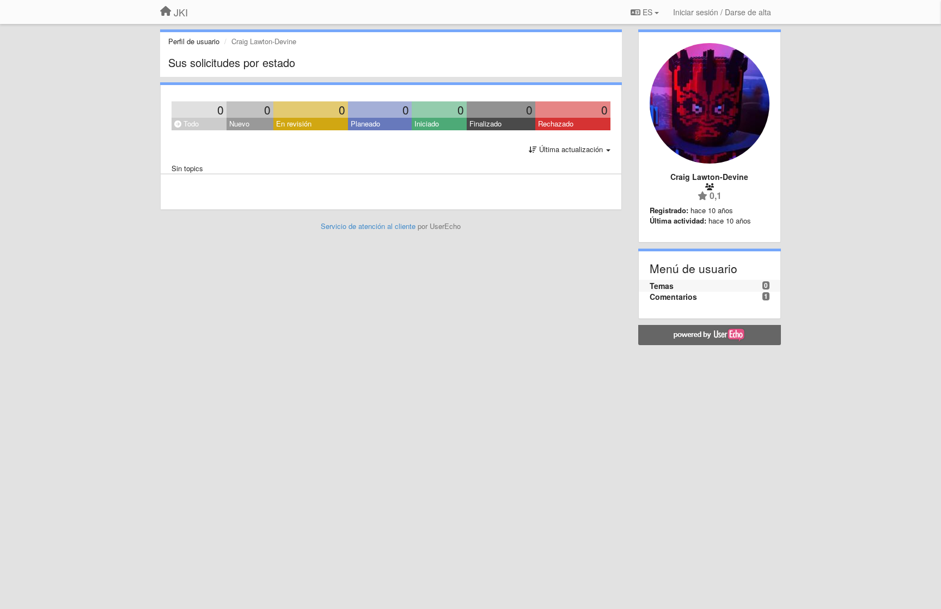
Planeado (365, 123)
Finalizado (485, 123)
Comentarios (673, 296)
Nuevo (239, 123)
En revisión (293, 123)
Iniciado (426, 123)
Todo (190, 123)
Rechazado (555, 123)
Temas (662, 285)
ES (647, 12)
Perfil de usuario (193, 41)
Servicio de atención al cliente (369, 226)
